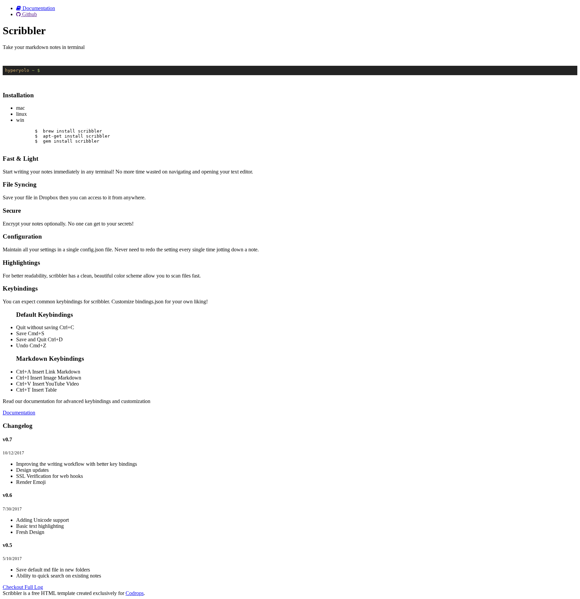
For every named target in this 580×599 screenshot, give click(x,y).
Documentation (38, 8)
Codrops (135, 593)
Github (29, 14)
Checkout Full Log (23, 587)
